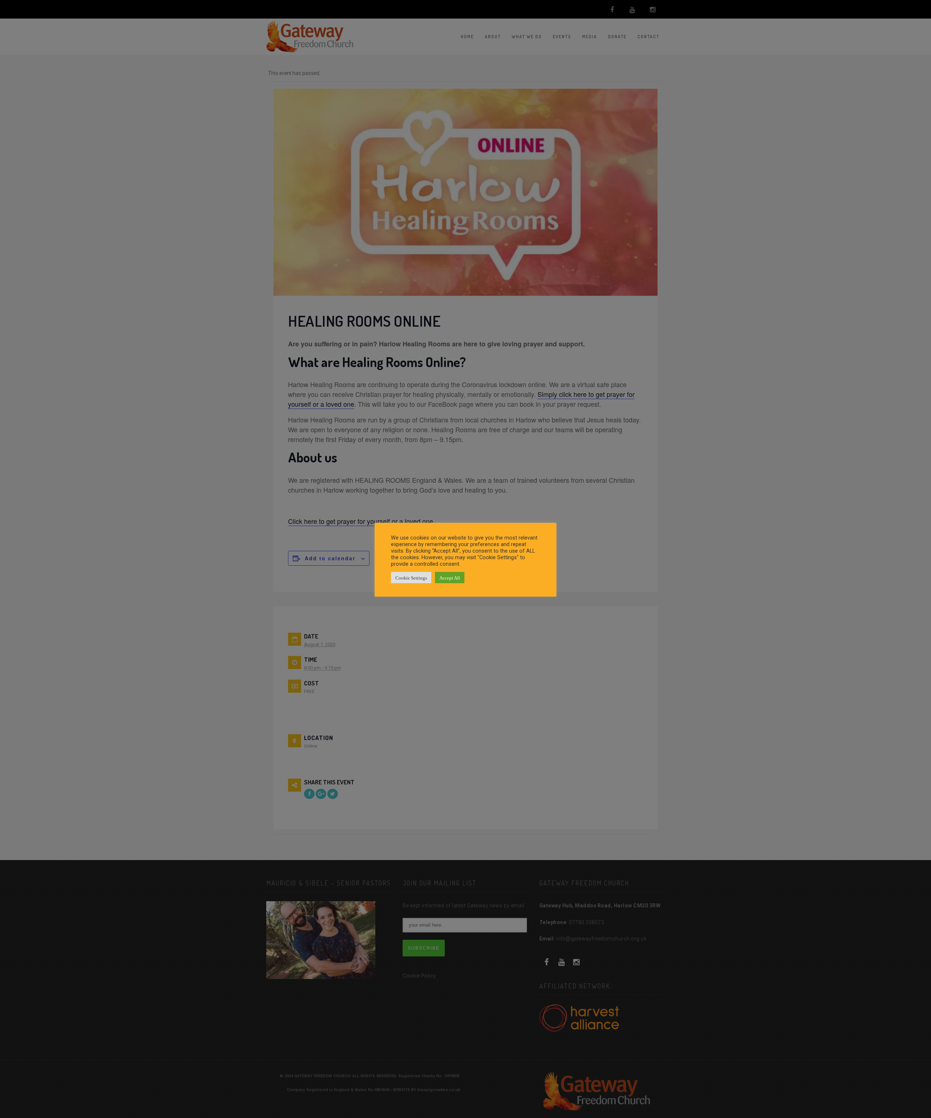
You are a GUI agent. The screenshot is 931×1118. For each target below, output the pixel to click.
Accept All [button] (449, 577)
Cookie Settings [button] (411, 577)
